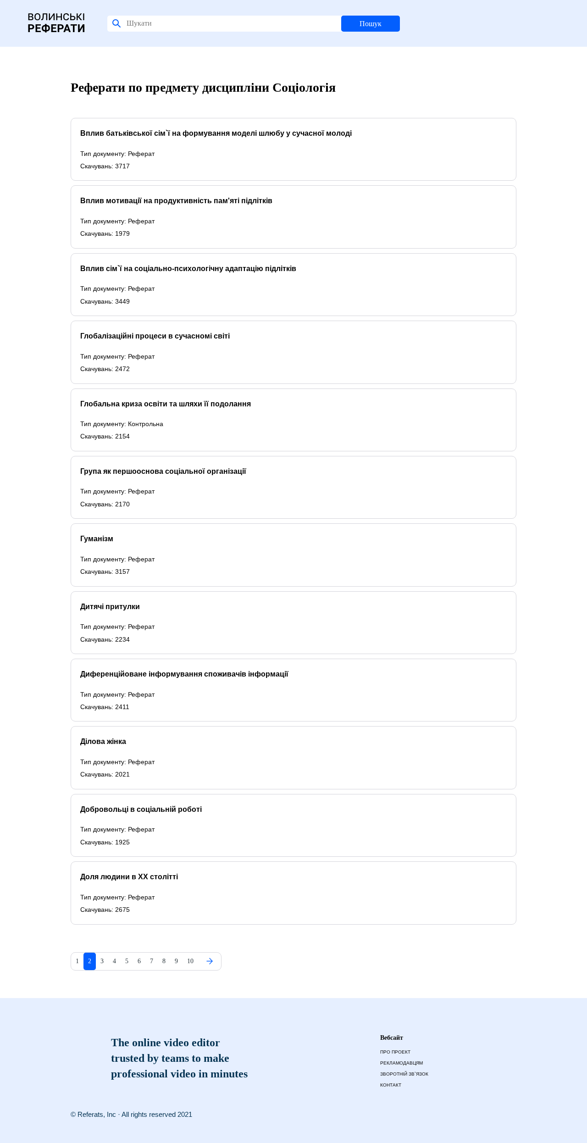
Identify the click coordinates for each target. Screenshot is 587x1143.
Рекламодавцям (401, 1062)
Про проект (395, 1051)
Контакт (390, 1085)
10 (190, 961)
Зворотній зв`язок (404, 1073)
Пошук (371, 24)
